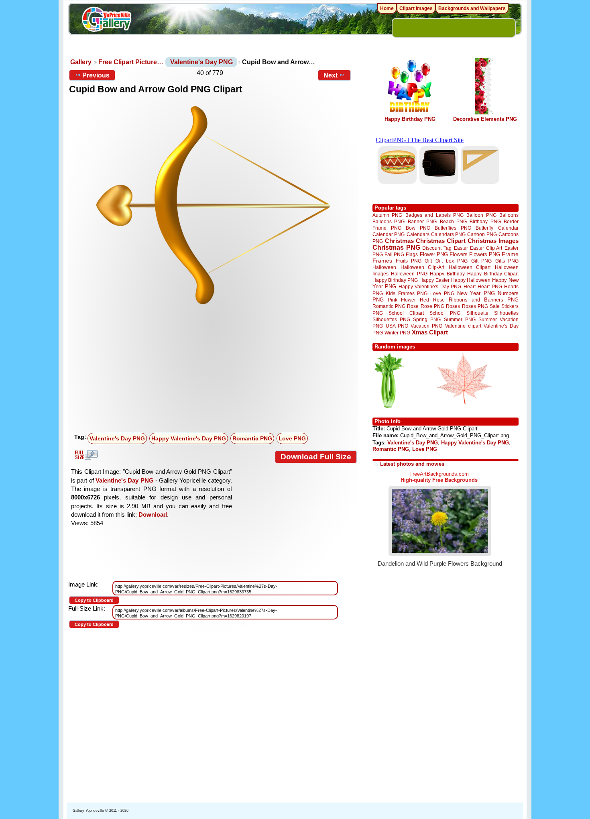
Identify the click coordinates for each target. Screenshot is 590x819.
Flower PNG (434, 254)
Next (330, 75)
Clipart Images (416, 8)
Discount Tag (437, 248)
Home (387, 8)
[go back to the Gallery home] (106, 20)
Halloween (384, 267)
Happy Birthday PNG (410, 119)
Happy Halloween (470, 280)
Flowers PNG (484, 254)
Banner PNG (422, 221)
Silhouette (477, 313)
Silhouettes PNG (391, 319)
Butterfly (484, 227)
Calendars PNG (448, 234)
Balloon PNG (481, 215)
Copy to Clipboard (94, 600)
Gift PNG (481, 260)
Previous (96, 75)
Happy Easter (434, 280)
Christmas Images (493, 240)
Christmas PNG (396, 247)
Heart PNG (490, 286)
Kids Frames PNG (406, 293)
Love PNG (292, 438)
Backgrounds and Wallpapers (472, 8)
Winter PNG (397, 332)
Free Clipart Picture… (130, 62)
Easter (461, 248)
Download (152, 514)
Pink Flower (402, 299)
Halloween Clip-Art (423, 267)
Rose (413, 306)
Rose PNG (432, 306)
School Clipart (406, 313)
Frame (510, 254)
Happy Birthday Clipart (493, 273)
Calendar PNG (388, 234)
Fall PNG (394, 254)
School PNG (444, 313)
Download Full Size (316, 456)
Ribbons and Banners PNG (484, 300)
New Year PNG (476, 293)
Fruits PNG (408, 260)
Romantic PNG (252, 438)
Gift (428, 260)
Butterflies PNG (453, 227)
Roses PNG (475, 306)
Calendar (508, 227)
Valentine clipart (463, 325)
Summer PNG (460, 319)
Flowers (459, 254)
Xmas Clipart (430, 332)
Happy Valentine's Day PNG (188, 438)
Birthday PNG (485, 221)
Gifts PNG (507, 260)
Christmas (399, 240)
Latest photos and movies (412, 464)
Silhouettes (506, 313)
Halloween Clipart (470, 267)
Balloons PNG (388, 221)
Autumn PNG (387, 215)
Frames (382, 261)
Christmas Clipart (441, 240)
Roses (453, 306)
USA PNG (397, 325)
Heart (470, 286)
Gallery (81, 62)
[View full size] (213, 205)
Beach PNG (453, 221)
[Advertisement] (214, 370)
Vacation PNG (426, 325)
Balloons (509, 215)
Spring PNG (427, 319)
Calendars (418, 234)
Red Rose (432, 299)
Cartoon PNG (481, 234)
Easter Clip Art (486, 248)
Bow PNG (418, 227)
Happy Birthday (447, 273)
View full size (85, 455)
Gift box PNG (451, 260)
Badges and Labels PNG (434, 215)
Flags (412, 254)
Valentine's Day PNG (201, 62)
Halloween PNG (409, 273)
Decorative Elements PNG (485, 119)
